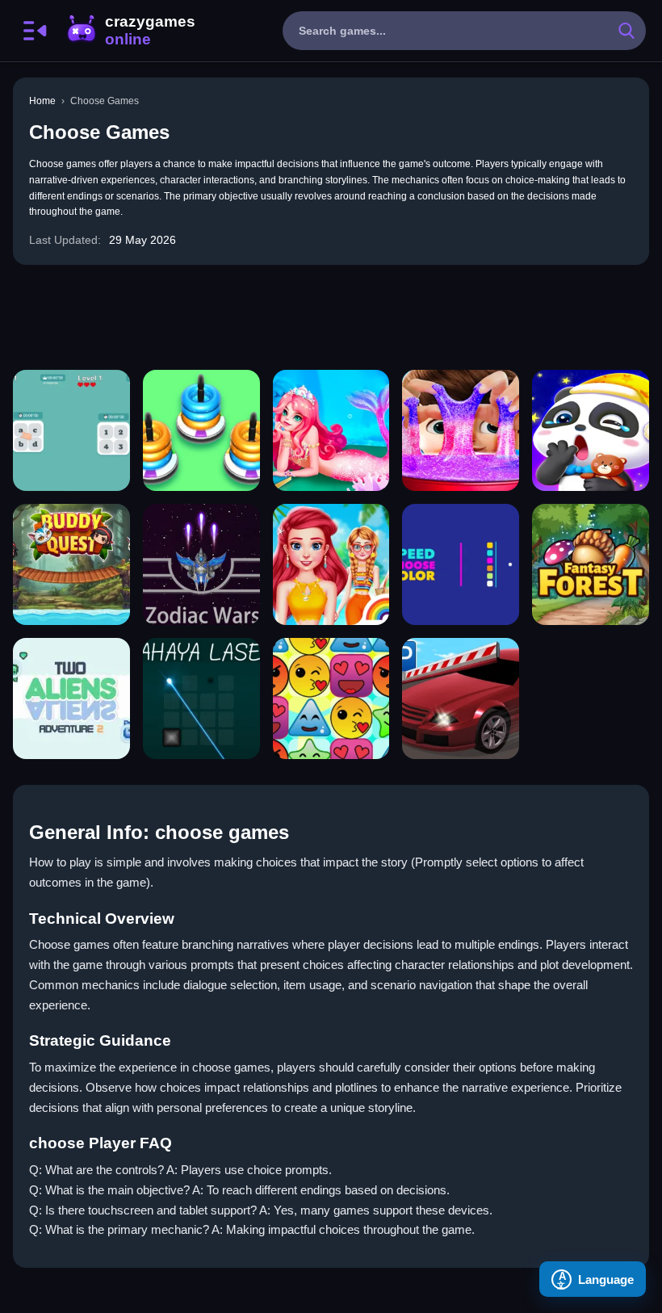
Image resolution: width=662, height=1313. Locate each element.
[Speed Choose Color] (460, 564)
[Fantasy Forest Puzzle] (590, 564)
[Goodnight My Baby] (590, 430)
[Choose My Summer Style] (331, 564)
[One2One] (71, 430)
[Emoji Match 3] (331, 698)
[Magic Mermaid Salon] (331, 430)
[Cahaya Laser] (201, 698)
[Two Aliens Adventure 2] (71, 698)
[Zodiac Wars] (201, 564)
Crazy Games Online (130, 30)
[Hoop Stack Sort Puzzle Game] (201, 430)
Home (42, 101)
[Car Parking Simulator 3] (460, 698)
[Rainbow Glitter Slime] (460, 430)
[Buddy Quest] (71, 564)
